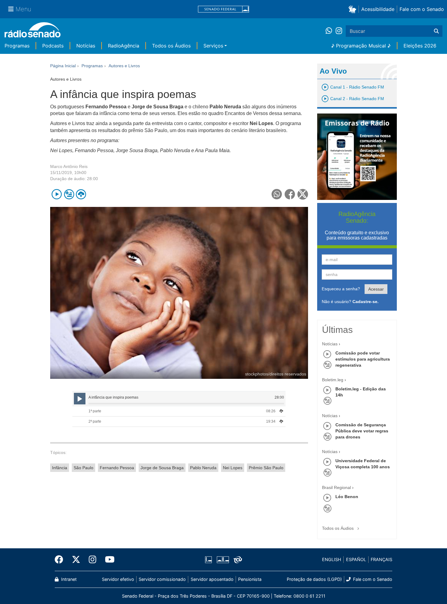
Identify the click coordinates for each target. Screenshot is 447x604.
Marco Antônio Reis (69, 166)
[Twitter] (76, 559)
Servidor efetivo (118, 579)
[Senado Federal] (223, 9)
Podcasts (53, 46)
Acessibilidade (377, 9)
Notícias (85, 46)
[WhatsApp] (331, 31)
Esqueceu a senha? (341, 288)
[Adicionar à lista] (68, 194)
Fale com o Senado (422, 9)
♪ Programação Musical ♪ (361, 46)
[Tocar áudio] (56, 194)
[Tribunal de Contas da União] (236, 559)
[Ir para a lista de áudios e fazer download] (81, 194)
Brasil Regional (336, 487)
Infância (59, 467)
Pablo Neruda (203, 467)
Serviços (213, 46)
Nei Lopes (232, 467)
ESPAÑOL (356, 559)
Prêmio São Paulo (266, 467)
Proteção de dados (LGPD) (314, 579)
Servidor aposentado (212, 579)
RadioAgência (123, 46)
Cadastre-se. (365, 301)
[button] (353, 9)
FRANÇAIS (381, 559)
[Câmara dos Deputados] (209, 559)
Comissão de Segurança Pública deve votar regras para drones (361, 430)
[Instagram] (339, 31)
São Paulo (83, 467)
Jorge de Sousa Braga (162, 467)
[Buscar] (436, 31)
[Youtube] (108, 559)
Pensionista (250, 579)
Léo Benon (346, 496)
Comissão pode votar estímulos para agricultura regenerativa (362, 359)
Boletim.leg (332, 379)
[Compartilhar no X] (302, 194)
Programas (17, 46)
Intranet (68, 579)
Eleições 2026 (420, 46)
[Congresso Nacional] (222, 559)
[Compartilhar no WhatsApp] (276, 194)
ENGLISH (331, 559)
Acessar (376, 289)
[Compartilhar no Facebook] (290, 194)
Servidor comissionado (162, 579)
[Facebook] (61, 559)
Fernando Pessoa (117, 467)
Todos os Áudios (171, 46)
